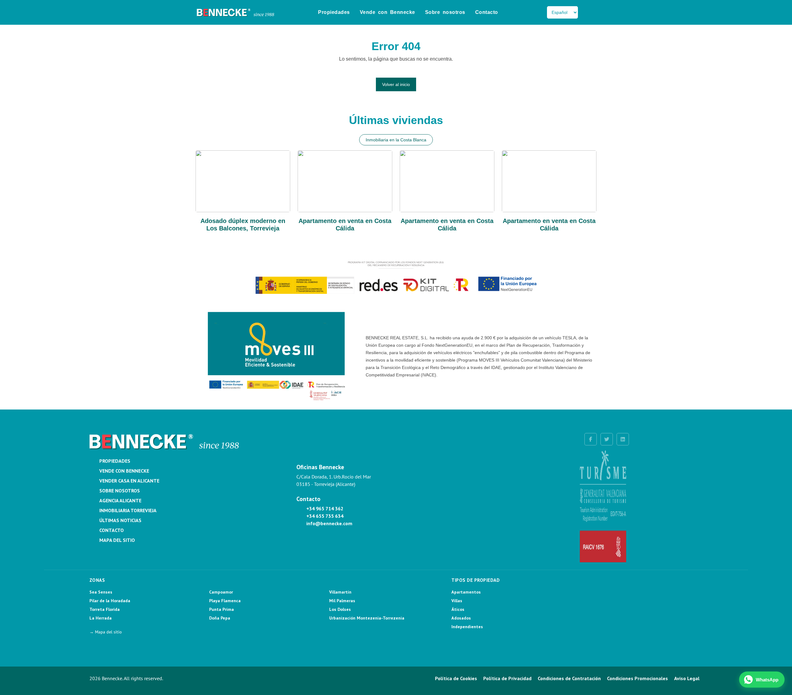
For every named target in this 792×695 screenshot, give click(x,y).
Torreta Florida (104, 609)
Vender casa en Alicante (129, 481)
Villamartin (340, 592)
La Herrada (100, 618)
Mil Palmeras (342, 600)
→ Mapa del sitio (105, 632)
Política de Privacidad (507, 678)
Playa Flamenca (225, 600)
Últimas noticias (120, 520)
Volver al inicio (396, 84)
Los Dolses (340, 609)
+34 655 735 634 (324, 516)
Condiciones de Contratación (569, 678)
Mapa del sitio (117, 540)
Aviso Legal (686, 678)
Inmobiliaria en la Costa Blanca (396, 139)
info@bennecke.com (329, 523)
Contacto (486, 12)
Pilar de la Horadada (109, 600)
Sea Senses (100, 592)
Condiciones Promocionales (637, 678)
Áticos (457, 609)
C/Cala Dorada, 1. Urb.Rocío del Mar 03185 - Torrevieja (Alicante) (333, 480)
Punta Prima (221, 609)
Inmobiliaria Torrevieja (128, 510)
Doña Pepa (219, 618)
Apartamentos (466, 592)
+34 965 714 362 (324, 508)
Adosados (461, 618)
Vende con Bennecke (387, 12)
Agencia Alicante (120, 500)
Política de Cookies (456, 678)
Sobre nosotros (445, 12)
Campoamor (221, 592)
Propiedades (334, 12)
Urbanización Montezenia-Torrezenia (366, 618)
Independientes (467, 626)
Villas (456, 600)
